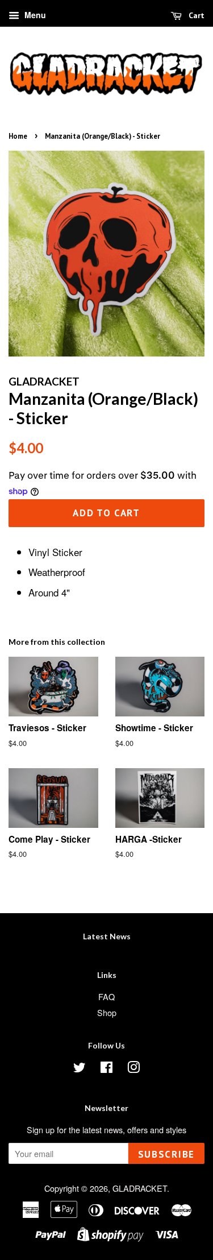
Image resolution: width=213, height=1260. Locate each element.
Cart (195, 15)
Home (18, 136)
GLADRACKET (139, 1188)
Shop (106, 1012)
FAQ (106, 996)
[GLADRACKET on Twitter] (79, 1069)
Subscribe (166, 1154)
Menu (34, 14)
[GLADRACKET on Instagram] (133, 1069)
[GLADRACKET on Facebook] (106, 1069)
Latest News (107, 936)
